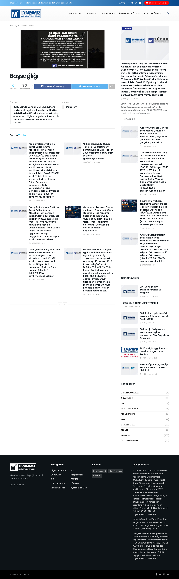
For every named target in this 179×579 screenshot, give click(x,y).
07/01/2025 (146, 358)
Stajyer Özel (151, 13)
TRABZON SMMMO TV (158, 3)
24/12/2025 (129, 307)
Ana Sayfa (75, 13)
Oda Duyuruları (27, 25)
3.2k (155, 358)
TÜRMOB (127, 28)
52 (98, 234)
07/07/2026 (35, 200)
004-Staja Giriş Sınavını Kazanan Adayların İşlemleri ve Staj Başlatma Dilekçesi (154, 334)
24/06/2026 (89, 162)
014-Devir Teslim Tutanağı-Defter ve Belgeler (150, 289)
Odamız (90, 13)
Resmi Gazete (128, 414)
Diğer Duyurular (130, 392)
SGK (123, 419)
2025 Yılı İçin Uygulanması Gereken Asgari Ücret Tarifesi (154, 351)
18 (99, 162)
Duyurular (107, 13)
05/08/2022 (146, 296)
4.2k (155, 374)
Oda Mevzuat (116, 471)
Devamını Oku (130, 119)
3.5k (156, 296)
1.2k (155, 323)
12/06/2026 (89, 294)
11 (43, 280)
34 (44, 200)
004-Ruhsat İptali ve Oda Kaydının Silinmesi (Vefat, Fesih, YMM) (154, 316)
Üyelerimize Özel (128, 13)
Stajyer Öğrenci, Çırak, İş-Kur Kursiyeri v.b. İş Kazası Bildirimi (154, 367)
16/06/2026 (89, 234)
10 (98, 294)
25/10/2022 (146, 374)
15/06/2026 (35, 280)
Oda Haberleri (99, 471)
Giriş (123, 3)
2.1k (138, 307)
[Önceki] (60, 304)
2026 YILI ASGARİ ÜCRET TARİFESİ (140, 303)
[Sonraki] (65, 304)
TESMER (125, 430)
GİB (122, 403)
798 (155, 342)
